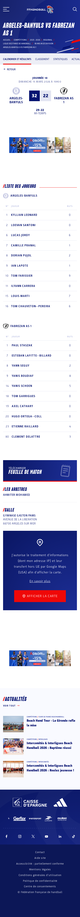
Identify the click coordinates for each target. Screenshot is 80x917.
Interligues (43, 739)
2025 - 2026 (35, 40)
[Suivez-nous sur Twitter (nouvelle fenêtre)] (33, 836)
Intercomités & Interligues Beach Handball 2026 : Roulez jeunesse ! (50, 768)
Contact (40, 852)
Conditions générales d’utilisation (40, 875)
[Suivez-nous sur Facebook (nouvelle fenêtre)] (6, 836)
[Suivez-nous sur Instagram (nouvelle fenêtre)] (20, 836)
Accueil (6, 40)
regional (47, 40)
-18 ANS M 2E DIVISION (43, 43)
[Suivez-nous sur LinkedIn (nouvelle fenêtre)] (60, 836)
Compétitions (20, 40)
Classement (42, 59)
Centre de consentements (40, 886)
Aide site (40, 858)
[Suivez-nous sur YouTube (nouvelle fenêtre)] (46, 836)
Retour (11, 69)
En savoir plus (40, 581)
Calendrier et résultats (17, 59)
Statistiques (60, 59)
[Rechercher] (75, 9)
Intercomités (44, 762)
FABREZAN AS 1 (63, 100)
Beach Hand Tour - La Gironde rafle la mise (51, 723)
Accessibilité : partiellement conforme (40, 863)
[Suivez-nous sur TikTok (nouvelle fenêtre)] (73, 836)
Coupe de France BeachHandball (51, 717)
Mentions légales (40, 869)
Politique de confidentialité (40, 881)
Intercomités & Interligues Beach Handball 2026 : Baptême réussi (49, 745)
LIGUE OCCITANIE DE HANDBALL (17, 43)
